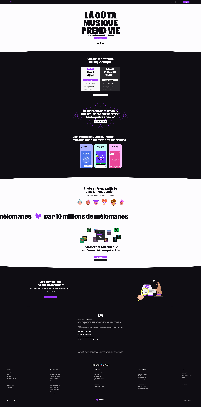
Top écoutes (96, 374)
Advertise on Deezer (142, 386)
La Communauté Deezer (99, 381)
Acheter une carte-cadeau (12, 380)
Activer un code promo (11, 378)
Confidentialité (185, 381)
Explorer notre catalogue (100, 121)
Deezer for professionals (143, 388)
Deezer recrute (141, 390)
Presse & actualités (142, 372)
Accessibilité (184, 384)
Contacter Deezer (10, 385)
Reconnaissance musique (55, 374)
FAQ (7, 383)
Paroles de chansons (54, 378)
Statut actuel (9, 387)
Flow (51, 372)
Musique (171, 2)
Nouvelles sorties (97, 376)
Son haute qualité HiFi (54, 383)
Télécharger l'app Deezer (12, 372)
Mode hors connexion (54, 380)
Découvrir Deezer (164, 2)
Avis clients (9, 376)
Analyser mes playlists (50, 297)
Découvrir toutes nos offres (100, 95)
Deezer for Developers (142, 381)
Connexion (179, 2)
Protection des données (186, 375)
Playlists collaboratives (55, 385)
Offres (158, 2)
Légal (183, 369)
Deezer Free (110, 68)
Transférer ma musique (100, 260)
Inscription (186, 2)
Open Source (184, 379)
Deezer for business (142, 377)
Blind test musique (54, 387)
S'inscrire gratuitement (100, 38)
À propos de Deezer (142, 369)
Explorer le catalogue (98, 372)
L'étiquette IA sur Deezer (99, 386)
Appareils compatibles (54, 389)
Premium (90, 68)
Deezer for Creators (142, 379)
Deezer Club (96, 384)
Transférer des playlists (55, 376)
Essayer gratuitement (90, 80)
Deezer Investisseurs (142, 384)
